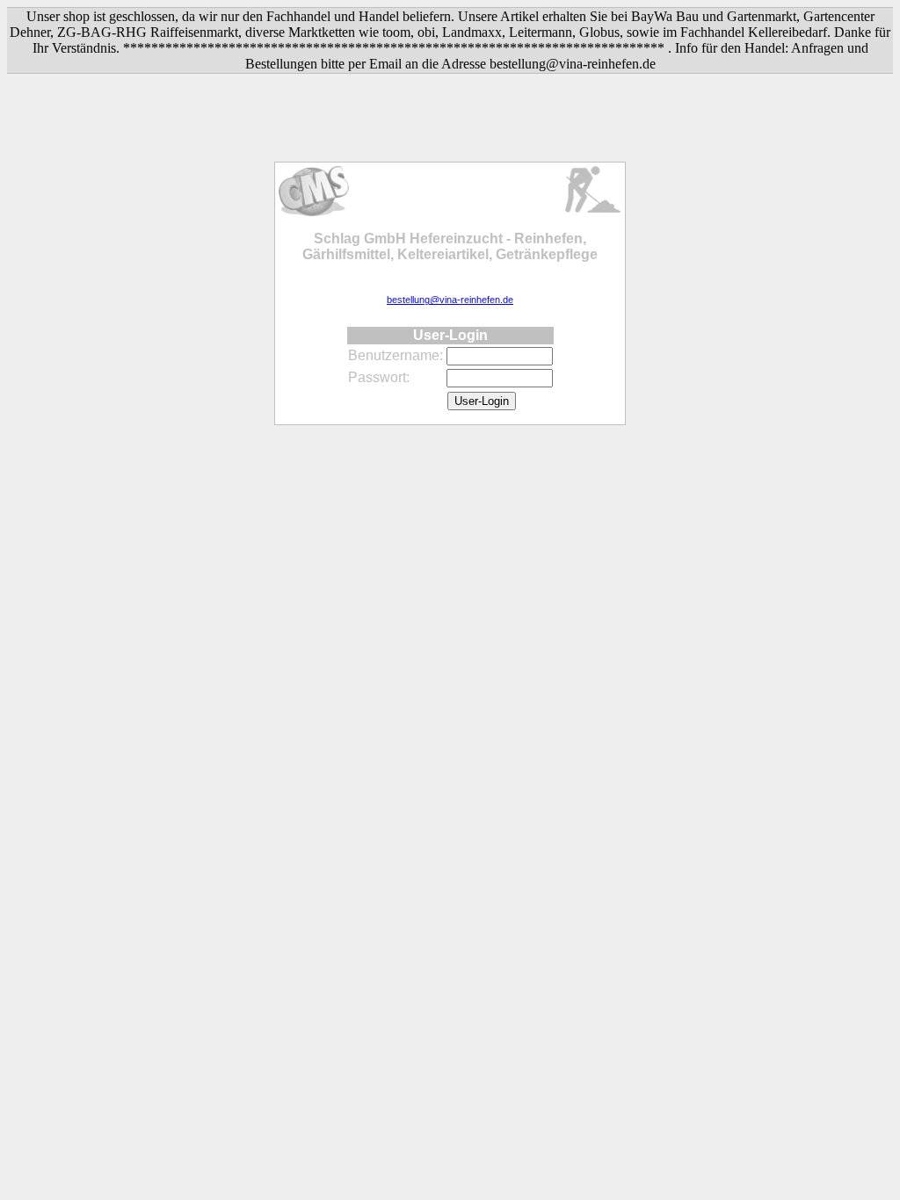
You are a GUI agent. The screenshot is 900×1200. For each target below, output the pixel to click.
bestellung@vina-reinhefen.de (450, 299)
